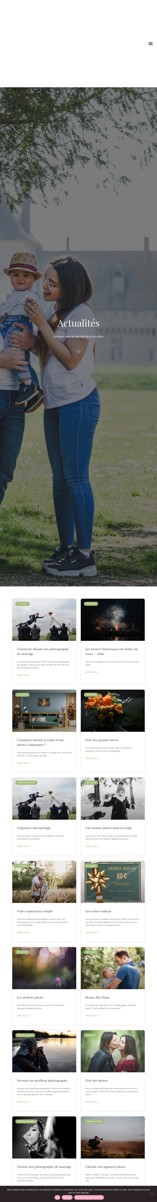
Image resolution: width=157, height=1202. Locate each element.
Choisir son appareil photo (105, 1167)
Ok (57, 1197)
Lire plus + (24, 675)
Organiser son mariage (34, 828)
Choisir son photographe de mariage (44, 1167)
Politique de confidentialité (89, 1197)
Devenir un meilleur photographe (42, 1081)
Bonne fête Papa (97, 997)
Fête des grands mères (101, 740)
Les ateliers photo (30, 997)
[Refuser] (152, 1193)
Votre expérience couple (35, 911)
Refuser (67, 1197)
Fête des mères (96, 1081)
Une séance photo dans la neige (108, 828)
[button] (150, 43)
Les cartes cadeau (98, 911)
